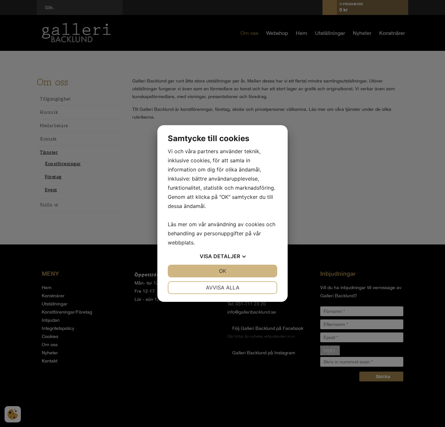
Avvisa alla (222, 287)
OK (222, 271)
